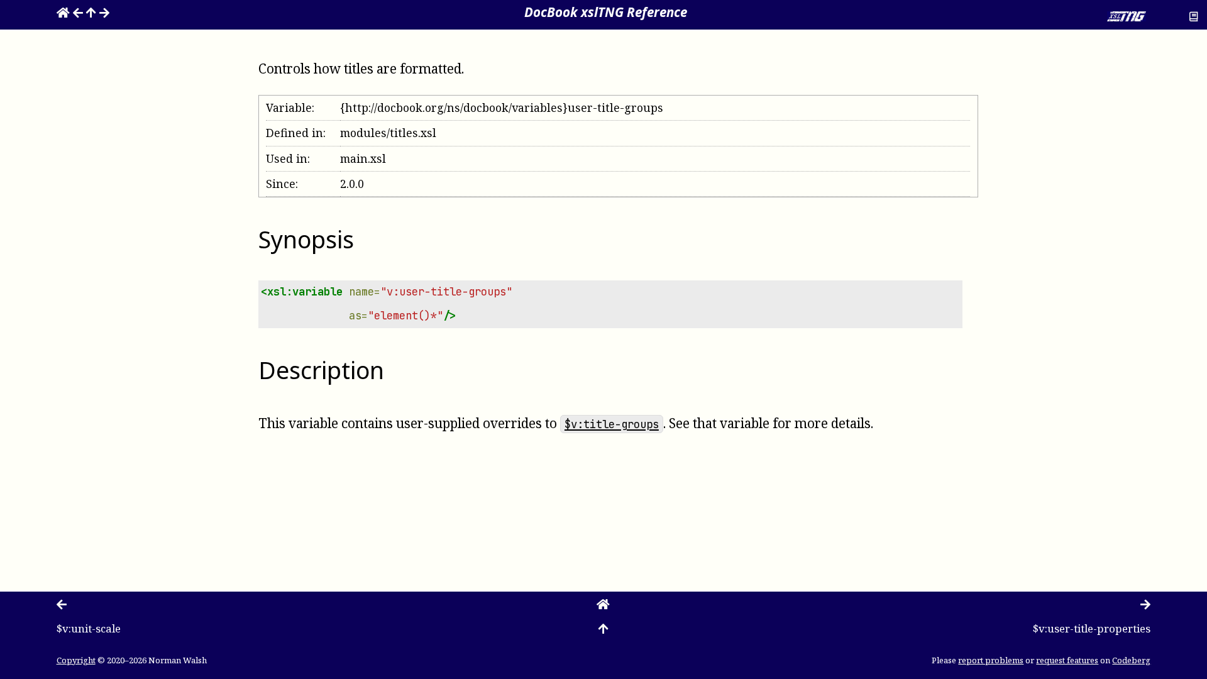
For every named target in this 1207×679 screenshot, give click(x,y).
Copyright (76, 660)
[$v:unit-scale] (78, 12)
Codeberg (1131, 660)
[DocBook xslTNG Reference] (63, 12)
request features (1067, 660)
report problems (990, 660)
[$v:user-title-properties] (104, 12)
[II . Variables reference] (91, 12)
